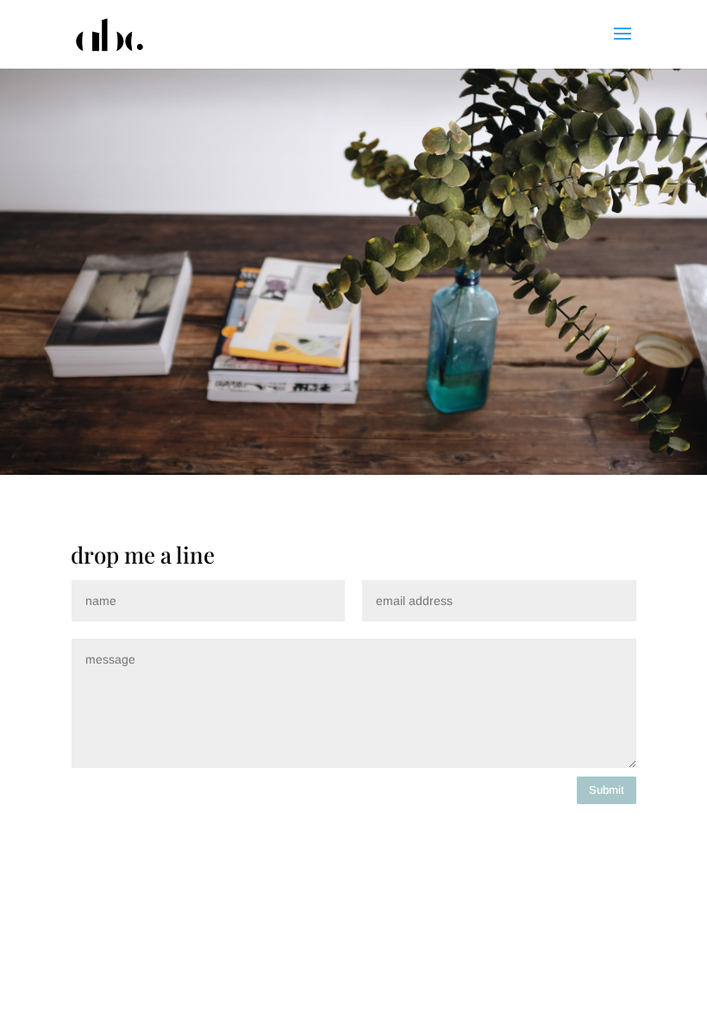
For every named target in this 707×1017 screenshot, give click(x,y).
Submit (606, 789)
